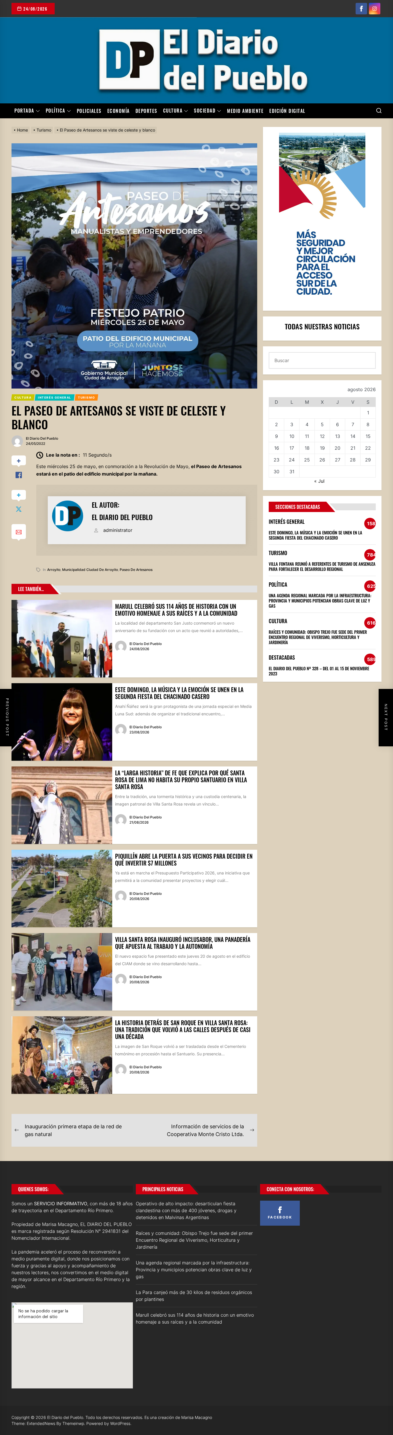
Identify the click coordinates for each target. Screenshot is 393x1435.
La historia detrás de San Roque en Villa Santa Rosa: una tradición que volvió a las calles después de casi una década (183, 1029)
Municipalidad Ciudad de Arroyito (90, 569)
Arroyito (53, 569)
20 (337, 448)
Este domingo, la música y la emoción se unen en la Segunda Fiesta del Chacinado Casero (179, 693)
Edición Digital (287, 111)
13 (337, 436)
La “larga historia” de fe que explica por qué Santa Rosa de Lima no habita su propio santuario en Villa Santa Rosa (181, 779)
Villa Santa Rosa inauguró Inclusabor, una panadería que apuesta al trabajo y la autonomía (182, 943)
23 (276, 460)
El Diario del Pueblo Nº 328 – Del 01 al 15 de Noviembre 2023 (319, 671)
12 (322, 436)
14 (352, 436)
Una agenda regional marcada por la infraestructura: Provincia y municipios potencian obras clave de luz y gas (320, 600)
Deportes (146, 111)
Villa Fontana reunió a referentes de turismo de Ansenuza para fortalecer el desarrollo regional (322, 566)
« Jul (319, 481)
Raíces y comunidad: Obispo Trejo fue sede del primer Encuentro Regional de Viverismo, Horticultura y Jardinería (318, 637)
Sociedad (204, 111)
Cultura (173, 111)
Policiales (89, 111)
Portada (24, 111)
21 (352, 448)
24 (292, 460)
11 (307, 436)
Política (55, 111)
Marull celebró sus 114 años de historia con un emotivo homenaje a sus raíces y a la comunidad (176, 609)
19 (322, 448)
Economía (118, 111)
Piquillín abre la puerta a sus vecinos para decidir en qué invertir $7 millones (184, 859)
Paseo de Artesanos (136, 569)
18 (307, 448)
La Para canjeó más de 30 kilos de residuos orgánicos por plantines (194, 1295)
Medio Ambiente (245, 111)
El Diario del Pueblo (42, 438)
